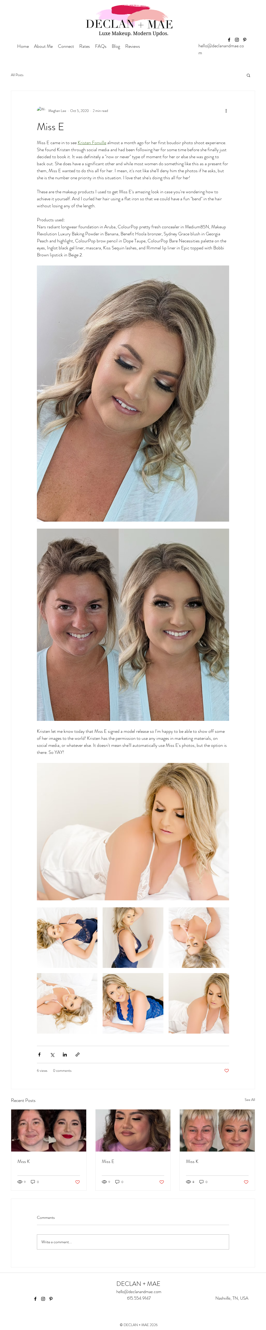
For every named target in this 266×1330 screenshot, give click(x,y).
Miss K (23, 1161)
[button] (248, 75)
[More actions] (226, 111)
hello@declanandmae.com (138, 1291)
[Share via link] (77, 1054)
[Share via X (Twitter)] (52, 1054)
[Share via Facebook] (39, 1054)
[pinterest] (244, 39)
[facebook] (229, 39)
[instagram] (237, 39)
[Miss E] (133, 1130)
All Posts (17, 74)
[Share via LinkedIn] (64, 1054)
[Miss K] (48, 1130)
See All (250, 1099)
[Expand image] (67, 937)
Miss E (108, 1161)
